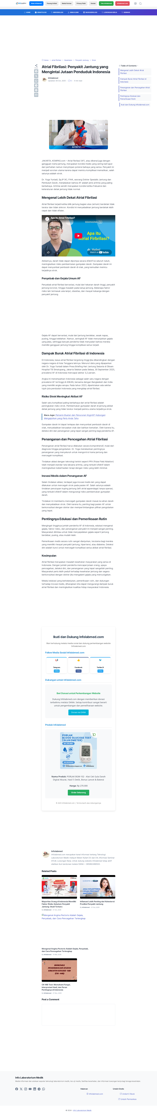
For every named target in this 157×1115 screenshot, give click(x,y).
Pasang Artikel (52, 3)
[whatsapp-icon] (43, 1089)
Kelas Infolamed (36, 3)
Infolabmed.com (95, 1094)
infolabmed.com (122, 3)
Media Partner (66, 3)
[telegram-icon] (39, 1089)
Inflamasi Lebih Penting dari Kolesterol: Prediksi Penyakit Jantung (97, 902)
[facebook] (36, 71)
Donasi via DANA (78, 712)
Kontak (93, 3)
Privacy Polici (81, 3)
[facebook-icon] (16, 1089)
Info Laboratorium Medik (82, 1110)
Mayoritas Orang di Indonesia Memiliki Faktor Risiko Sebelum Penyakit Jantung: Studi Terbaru (59, 904)
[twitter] (36, 76)
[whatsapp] (36, 81)
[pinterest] (36, 90)
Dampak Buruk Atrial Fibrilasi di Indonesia (133, 80)
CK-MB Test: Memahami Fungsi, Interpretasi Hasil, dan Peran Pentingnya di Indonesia (56, 987)
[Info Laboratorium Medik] (21, 3)
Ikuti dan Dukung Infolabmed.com (135, 104)
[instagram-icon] (25, 1089)
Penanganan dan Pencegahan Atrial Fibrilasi (135, 89)
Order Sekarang (78, 792)
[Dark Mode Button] (135, 3)
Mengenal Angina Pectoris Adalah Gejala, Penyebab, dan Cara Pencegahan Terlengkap (65, 950)
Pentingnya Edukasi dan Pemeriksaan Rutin (130, 97)
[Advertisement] (78, 38)
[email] (36, 95)
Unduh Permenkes (128, 1099)
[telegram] (36, 85)
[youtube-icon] (30, 1089)
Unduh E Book (128, 1094)
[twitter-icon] (21, 1089)
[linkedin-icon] (34, 1089)
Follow (57, 671)
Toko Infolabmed (106, 3)
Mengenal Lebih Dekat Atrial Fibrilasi (132, 71)
